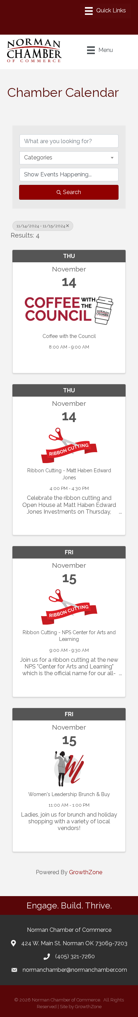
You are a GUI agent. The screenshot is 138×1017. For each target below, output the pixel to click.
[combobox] (69, 157)
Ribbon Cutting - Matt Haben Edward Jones (69, 474)
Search (72, 192)
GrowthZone (85, 872)
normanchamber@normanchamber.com (75, 969)
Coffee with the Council (69, 336)
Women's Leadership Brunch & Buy (69, 794)
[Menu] (105, 11)
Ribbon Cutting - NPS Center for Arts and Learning (69, 636)
